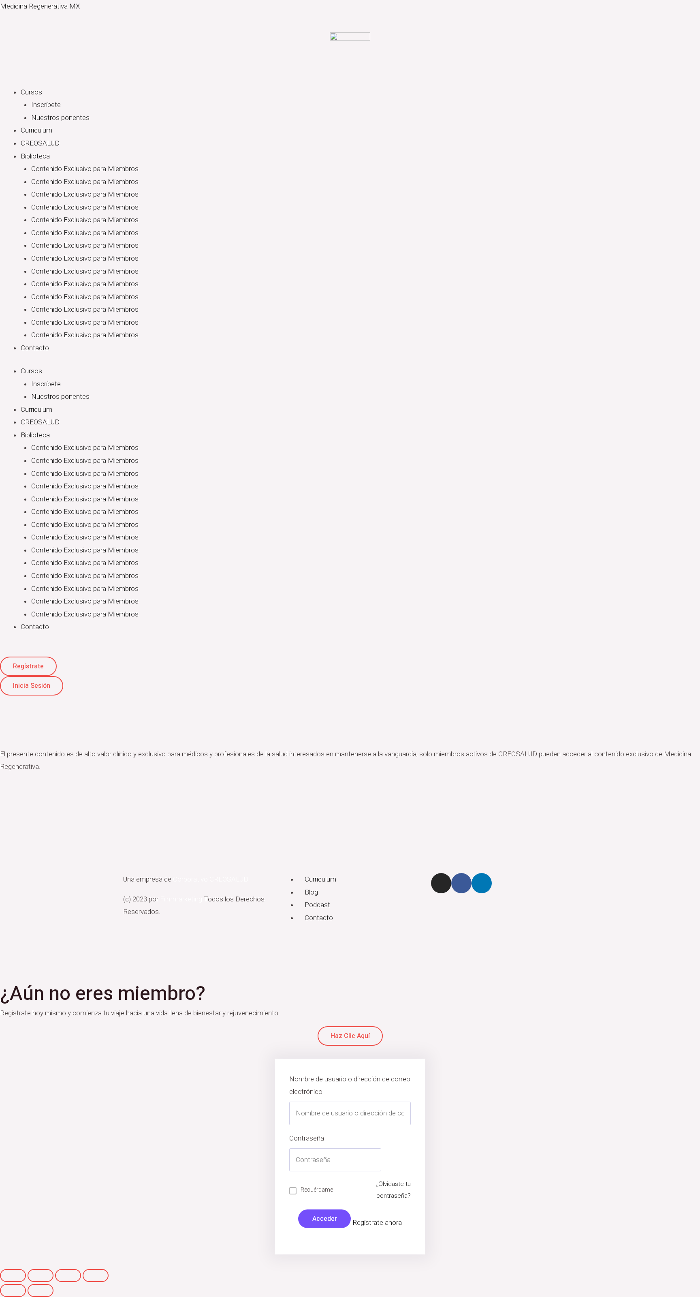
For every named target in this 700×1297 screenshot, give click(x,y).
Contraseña (306, 1138)
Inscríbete (46, 105)
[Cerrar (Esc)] (13, 1275)
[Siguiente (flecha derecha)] (40, 1290)
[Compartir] (40, 1275)
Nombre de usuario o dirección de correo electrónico (349, 1085)
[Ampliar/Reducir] (96, 1275)
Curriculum (36, 130)
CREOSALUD (40, 143)
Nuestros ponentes (60, 117)
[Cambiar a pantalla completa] (68, 1275)
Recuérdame (317, 1189)
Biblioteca (35, 156)
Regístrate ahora (377, 1222)
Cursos (31, 92)
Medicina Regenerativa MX (40, 6)
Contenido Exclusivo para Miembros (85, 169)
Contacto (35, 348)
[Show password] (369, 1160)
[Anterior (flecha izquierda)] (13, 1290)
